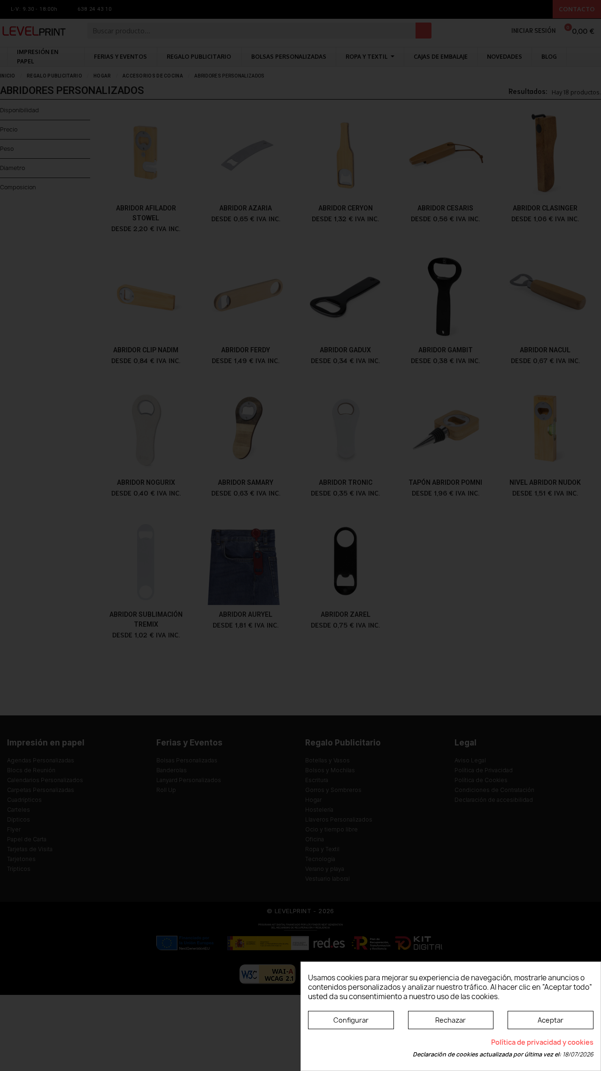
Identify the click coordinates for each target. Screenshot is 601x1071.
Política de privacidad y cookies (542, 1042)
